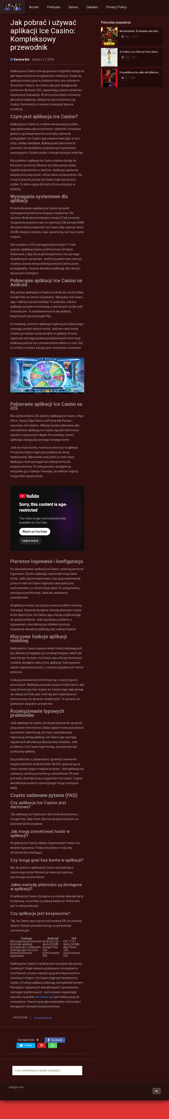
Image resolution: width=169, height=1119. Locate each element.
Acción (34, 7)
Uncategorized (43, 1017)
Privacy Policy (116, 7)
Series (73, 7)
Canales (92, 7)
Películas (53, 7)
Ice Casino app (44, 997)
